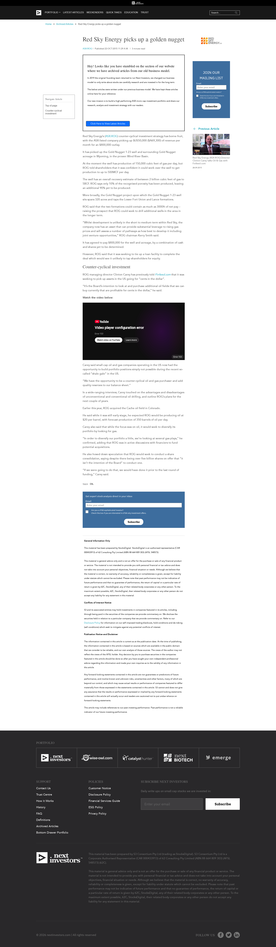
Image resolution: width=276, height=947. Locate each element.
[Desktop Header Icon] (40, 12)
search (236, 12)
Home (48, 24)
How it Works (45, 801)
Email (88, 501)
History (40, 807)
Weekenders (95, 12)
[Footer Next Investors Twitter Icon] (229, 935)
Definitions (43, 820)
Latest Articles (73, 12)
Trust (145, 12)
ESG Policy (96, 807)
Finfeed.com (163, 274)
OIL (91, 484)
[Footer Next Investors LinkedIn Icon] (237, 935)
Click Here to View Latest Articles (108, 123)
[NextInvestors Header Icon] (138, 2)
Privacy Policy (97, 813)
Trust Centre (44, 794)
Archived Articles (64, 24)
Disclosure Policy (92, 623)
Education (131, 12)
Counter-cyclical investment (53, 112)
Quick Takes (114, 12)
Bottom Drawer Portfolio (52, 832)
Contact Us (43, 788)
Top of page (51, 105)
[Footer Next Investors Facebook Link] (221, 935)
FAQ (39, 813)
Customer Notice (100, 788)
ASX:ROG (111, 136)
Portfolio (51, 12)
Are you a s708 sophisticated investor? (209, 92)
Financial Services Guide (104, 801)
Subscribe (134, 522)
